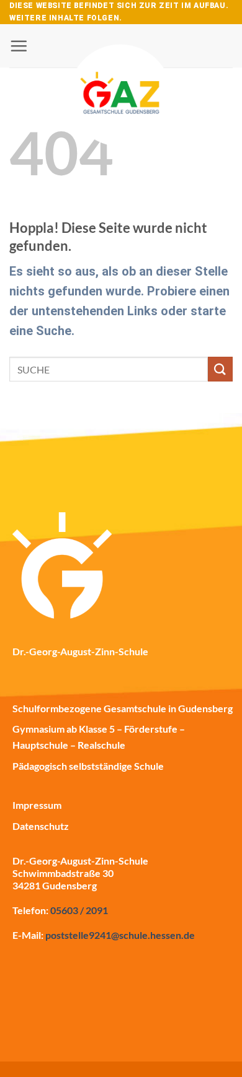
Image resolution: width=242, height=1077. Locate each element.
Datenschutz (40, 826)
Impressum (36, 805)
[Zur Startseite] (121, 62)
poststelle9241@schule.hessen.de (120, 935)
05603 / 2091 (79, 910)
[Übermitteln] (220, 369)
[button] (18, 45)
